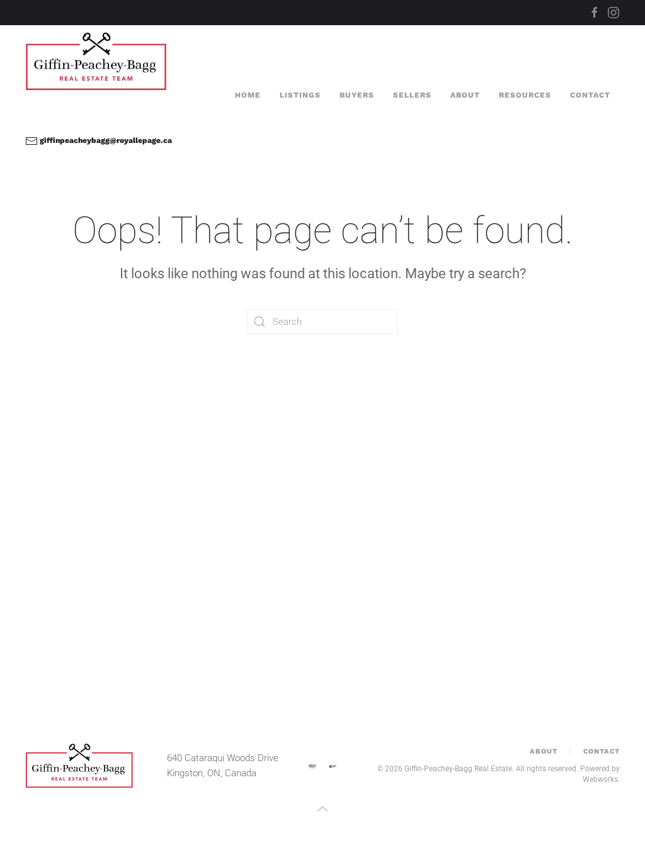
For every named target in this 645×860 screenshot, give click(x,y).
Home (248, 95)
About (543, 751)
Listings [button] (300, 95)
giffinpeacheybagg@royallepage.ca (105, 140)
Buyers (357, 95)
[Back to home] (98, 61)
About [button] (465, 95)
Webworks (600, 779)
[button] (322, 809)
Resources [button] (525, 95)
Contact (590, 95)
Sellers (412, 95)
